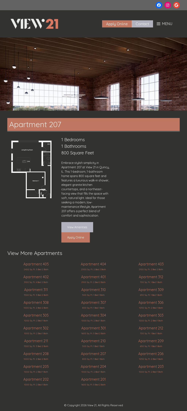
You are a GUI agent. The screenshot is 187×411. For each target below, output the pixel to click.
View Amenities (77, 227)
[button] (164, 23)
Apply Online (117, 24)
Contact (142, 24)
